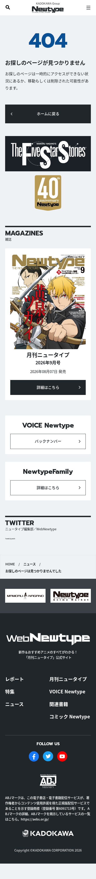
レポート (14, 679)
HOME (10, 564)
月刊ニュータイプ (68, 679)
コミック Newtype (69, 716)
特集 (10, 691)
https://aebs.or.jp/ (35, 819)
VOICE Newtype (67, 691)
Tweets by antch (10, 539)
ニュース (14, 704)
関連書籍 (58, 704)
